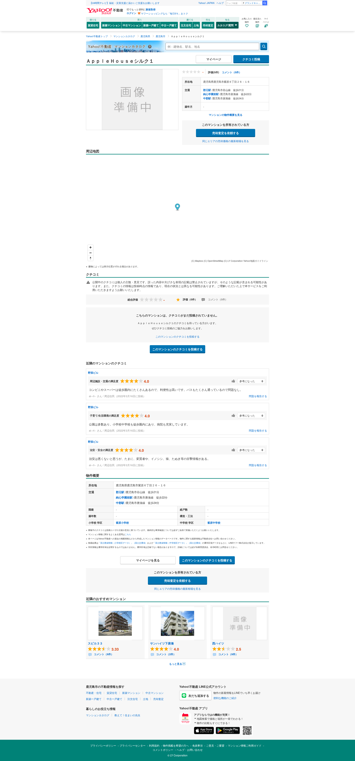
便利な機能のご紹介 (225, 698)
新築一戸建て (151, 25)
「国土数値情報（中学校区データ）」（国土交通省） (177, 542)
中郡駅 (207, 98)
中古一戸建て (169, 25)
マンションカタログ (97, 715)
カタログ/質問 (225, 25)
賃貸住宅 (93, 25)
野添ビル (93, 372)
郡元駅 (207, 90)
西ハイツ (218, 643)
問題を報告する (258, 396)
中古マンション (132, 25)
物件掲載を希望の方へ (176, 745)
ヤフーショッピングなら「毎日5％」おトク (164, 13)
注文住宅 (186, 25)
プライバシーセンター (133, 745)
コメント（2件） (165, 654)
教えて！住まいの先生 (127, 715)
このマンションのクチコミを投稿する (177, 336)
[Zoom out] (90, 252)
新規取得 (150, 9)
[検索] (264, 3)
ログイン (131, 13)
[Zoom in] (90, 247)
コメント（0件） (231, 72)
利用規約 (154, 745)
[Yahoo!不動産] (105, 9)
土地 (196, 25)
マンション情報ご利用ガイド (244, 745)
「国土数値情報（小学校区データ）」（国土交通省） (122, 542)
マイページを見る (148, 560)
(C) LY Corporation (233, 260)
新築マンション (111, 25)
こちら (128, 534)
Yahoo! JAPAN (206, 3)
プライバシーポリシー (103, 745)
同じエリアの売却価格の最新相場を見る (225, 141)
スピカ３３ (95, 643)
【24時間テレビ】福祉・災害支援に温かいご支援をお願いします (125, 3)
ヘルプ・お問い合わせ (190, 750)
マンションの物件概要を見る (225, 115)
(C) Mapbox (197, 260)
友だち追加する (198, 695)
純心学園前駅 (211, 94)
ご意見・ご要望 (215, 745)
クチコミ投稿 (251, 59)
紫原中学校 (213, 522)
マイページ (213, 59)
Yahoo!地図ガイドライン (255, 260)
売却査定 (208, 25)
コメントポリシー (163, 750)
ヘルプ (220, 3)
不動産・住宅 (94, 693)
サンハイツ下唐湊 (162, 643)
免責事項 (197, 745)
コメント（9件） (103, 654)
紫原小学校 (122, 522)
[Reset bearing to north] (90, 258)
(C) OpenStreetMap (213, 260)
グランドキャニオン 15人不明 (253, 2)
